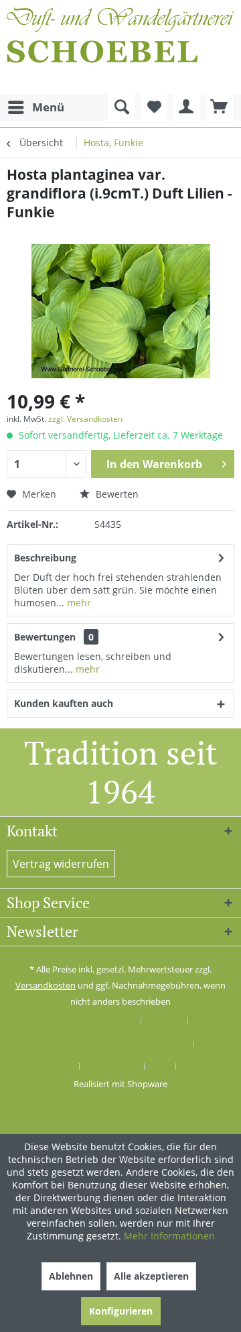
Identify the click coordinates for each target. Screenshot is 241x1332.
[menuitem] (35, 107)
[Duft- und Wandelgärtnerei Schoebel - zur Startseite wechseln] (120, 47)
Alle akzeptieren (151, 1276)
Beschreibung (45, 557)
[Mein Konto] (186, 107)
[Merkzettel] (154, 107)
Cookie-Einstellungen (92, 1021)
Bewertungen (45, 636)
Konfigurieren (121, 1311)
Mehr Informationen (169, 1235)
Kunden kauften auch (63, 703)
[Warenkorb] (219, 107)
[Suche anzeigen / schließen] (121, 107)
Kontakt (165, 1021)
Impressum (206, 1066)
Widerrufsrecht (42, 1066)
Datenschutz (112, 1066)
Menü (48, 107)
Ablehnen (71, 1276)
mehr (77, 602)
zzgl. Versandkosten (85, 419)
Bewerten (116, 494)
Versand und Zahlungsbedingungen (116, 1044)
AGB (160, 1066)
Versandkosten (45, 985)
